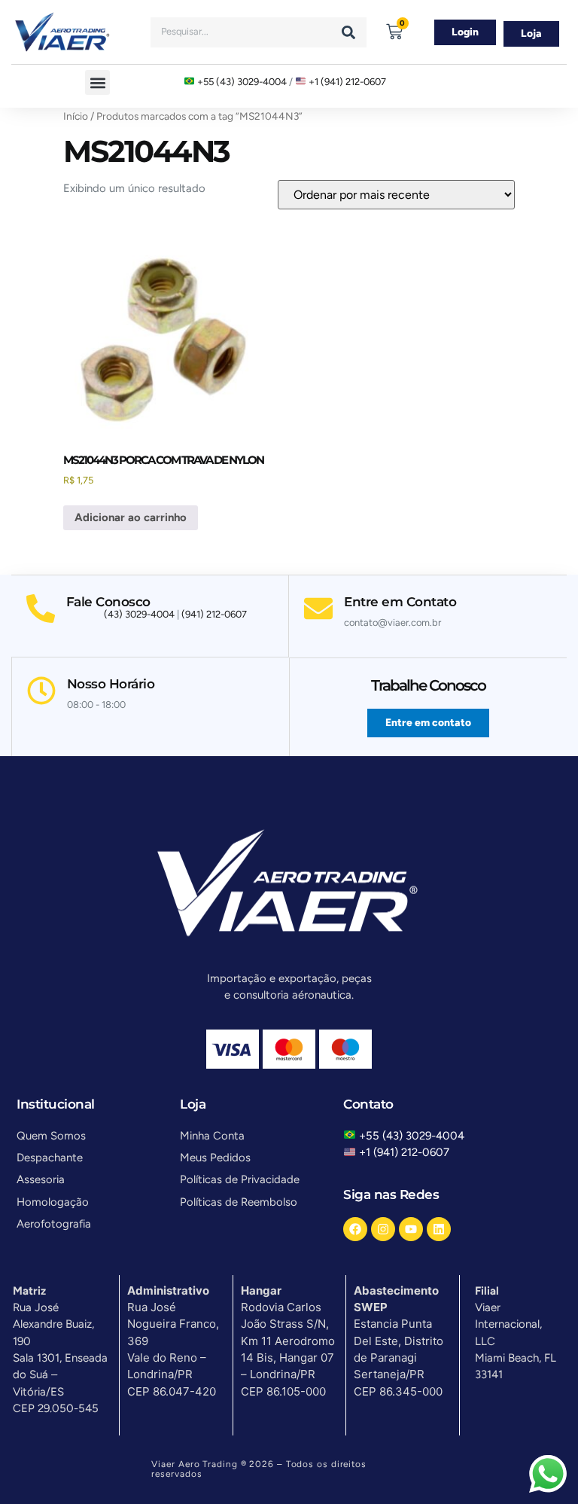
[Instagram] (383, 1229)
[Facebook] (355, 1229)
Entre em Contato (400, 601)
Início (75, 116)
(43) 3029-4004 (139, 614)
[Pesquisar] (348, 32)
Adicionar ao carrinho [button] (131, 517)
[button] (97, 82)
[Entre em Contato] (318, 608)
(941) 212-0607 (214, 614)
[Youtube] (411, 1229)
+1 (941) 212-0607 (347, 81)
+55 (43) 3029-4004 (242, 81)
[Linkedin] (439, 1229)
